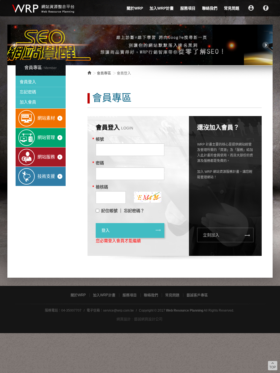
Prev (14, 45)
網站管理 (50, 138)
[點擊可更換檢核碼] (147, 189)
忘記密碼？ (134, 210)
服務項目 (188, 8)
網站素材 (50, 118)
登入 (131, 230)
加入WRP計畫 (162, 8)
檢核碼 (102, 187)
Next (265, 45)
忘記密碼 (28, 92)
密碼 (100, 163)
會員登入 (28, 81)
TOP (272, 365)
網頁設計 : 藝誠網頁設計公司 (139, 319)
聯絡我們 (209, 8)
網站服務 (50, 157)
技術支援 (50, 176)
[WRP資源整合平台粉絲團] (266, 8)
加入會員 (28, 102)
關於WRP (135, 8)
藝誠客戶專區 (197, 295)
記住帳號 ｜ (112, 210)
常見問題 (231, 8)
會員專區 (104, 73)
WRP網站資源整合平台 (43, 8)
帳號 (100, 139)
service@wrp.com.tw (118, 310)
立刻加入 (226, 235)
